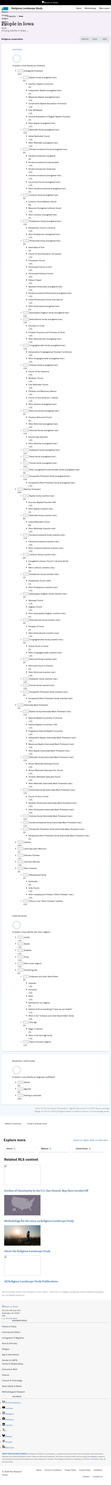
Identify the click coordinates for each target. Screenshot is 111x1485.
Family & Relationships (12, 1363)
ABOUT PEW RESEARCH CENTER (14, 1454)
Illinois (9, 1148)
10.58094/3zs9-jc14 (15, 1295)
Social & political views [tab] (37, 1123)
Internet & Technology (12, 1380)
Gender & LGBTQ (9, 1360)
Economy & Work (9, 1369)
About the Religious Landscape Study (27, 1251)
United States (82, 1148)
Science (5, 1375)
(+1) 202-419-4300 (9, 1318)
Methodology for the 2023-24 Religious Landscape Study (39, 1221)
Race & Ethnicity (9, 1343)
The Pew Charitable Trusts (93, 1459)
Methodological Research (13, 1391)
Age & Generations (10, 1354)
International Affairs (11, 1332)
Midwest (44, 1148)
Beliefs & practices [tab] (13, 1123)
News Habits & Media (12, 1386)
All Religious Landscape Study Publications (31, 1281)
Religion (5, 1349)
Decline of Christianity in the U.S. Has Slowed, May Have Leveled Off (46, 1190)
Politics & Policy (9, 1326)
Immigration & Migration (13, 1337)
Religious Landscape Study (27, 8)
